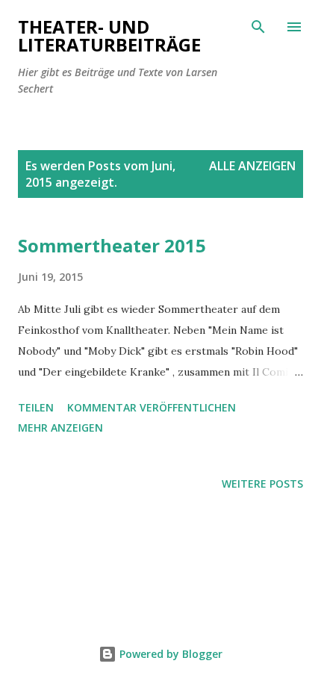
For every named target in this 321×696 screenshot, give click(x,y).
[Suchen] (258, 27)
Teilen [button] (36, 407)
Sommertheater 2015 (112, 245)
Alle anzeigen (252, 166)
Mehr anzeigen (60, 427)
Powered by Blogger (169, 654)
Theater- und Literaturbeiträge (109, 35)
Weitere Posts (262, 483)
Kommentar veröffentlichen (151, 407)
